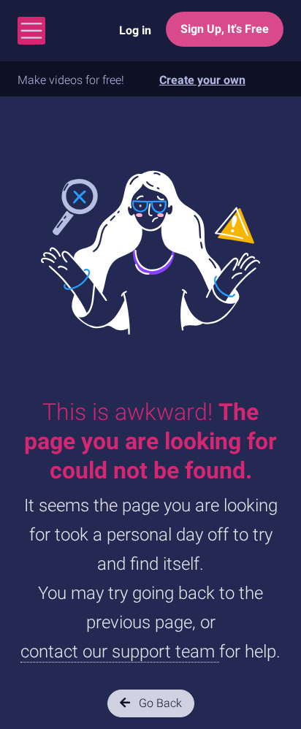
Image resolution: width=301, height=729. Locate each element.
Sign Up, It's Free (224, 29)
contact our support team (119, 651)
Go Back (159, 703)
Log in (135, 30)
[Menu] (31, 31)
